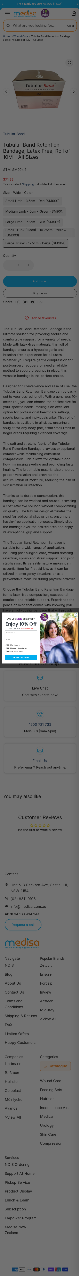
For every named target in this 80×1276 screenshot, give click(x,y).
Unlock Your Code (21, 657)
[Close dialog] (75, 614)
